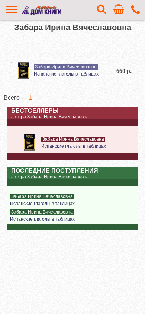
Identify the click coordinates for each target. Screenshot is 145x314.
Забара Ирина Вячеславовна (66, 67)
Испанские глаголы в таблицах (66, 74)
